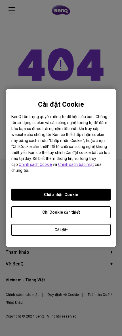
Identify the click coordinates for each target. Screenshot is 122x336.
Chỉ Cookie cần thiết (61, 212)
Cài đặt (61, 230)
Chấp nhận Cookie (61, 194)
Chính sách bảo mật (76, 164)
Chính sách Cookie (35, 164)
